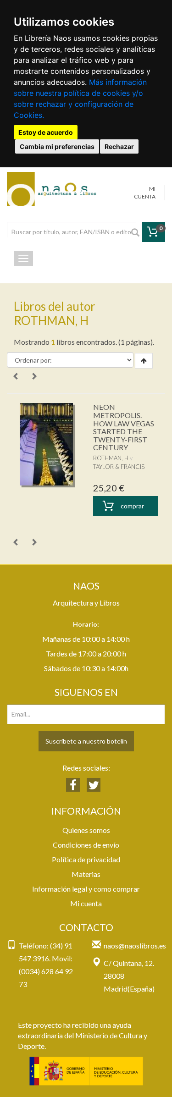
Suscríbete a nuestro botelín (86, 741)
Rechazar (119, 146)
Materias (86, 874)
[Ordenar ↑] (144, 361)
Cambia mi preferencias (57, 146)
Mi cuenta (86, 903)
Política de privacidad (86, 859)
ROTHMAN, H (110, 458)
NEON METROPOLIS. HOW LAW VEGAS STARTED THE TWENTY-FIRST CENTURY (123, 427)
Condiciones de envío (86, 844)
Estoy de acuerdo (45, 132)
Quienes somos (86, 830)
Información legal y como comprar (86, 888)
